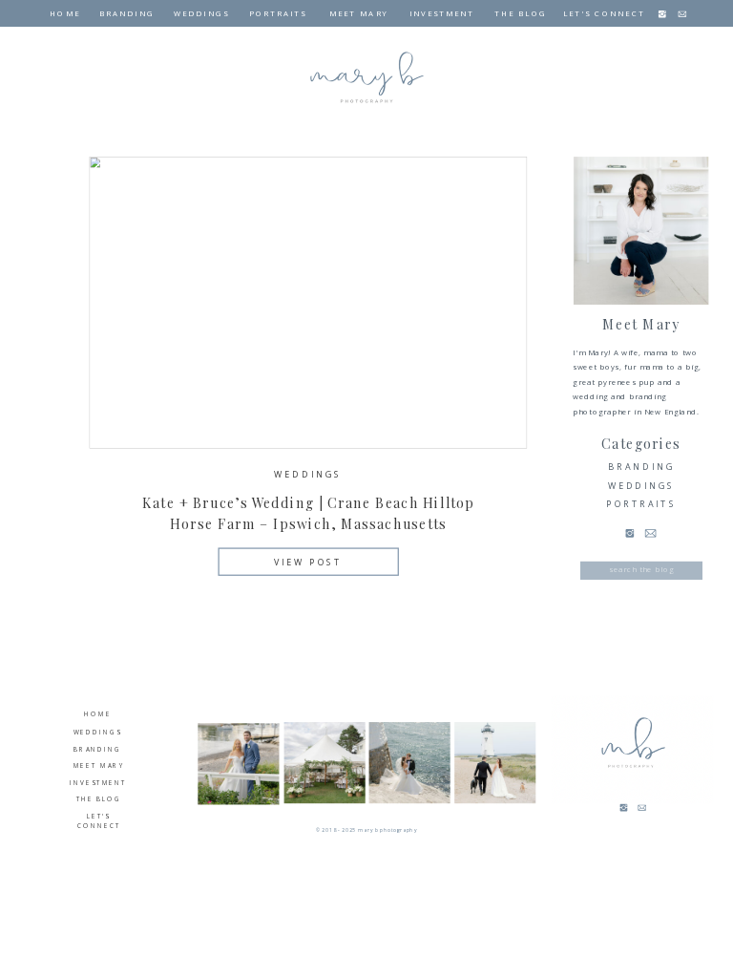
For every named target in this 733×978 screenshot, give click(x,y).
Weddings (307, 474)
